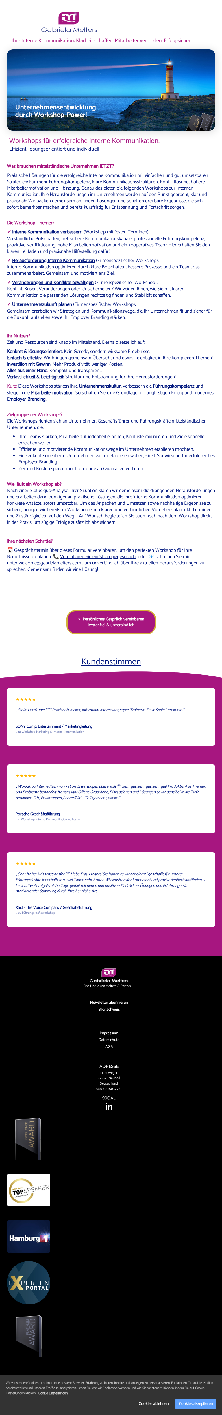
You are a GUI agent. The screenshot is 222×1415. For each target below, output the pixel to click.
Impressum (109, 1033)
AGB (109, 1047)
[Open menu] (209, 21)
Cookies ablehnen (154, 1404)
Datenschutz (109, 1040)
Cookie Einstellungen (53, 1393)
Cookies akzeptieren (196, 1404)
